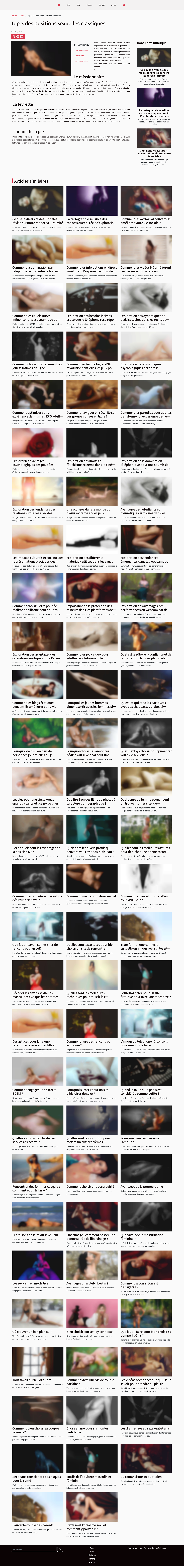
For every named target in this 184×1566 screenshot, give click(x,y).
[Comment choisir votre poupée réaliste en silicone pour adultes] (37, 587)
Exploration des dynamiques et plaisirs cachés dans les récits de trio (143, 319)
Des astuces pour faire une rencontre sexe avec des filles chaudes (33, 1045)
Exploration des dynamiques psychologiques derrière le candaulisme (141, 368)
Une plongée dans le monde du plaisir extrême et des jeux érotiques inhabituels (88, 513)
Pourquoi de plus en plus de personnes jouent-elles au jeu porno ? (33, 755)
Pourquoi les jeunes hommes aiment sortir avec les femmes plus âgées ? (91, 706)
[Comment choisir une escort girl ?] (92, 1168)
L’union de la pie (81, 60)
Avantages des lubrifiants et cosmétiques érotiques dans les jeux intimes (143, 513)
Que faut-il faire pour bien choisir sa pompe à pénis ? (146, 1333)
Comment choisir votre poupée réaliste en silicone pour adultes (35, 608)
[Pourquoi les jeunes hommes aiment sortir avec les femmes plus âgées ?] (92, 684)
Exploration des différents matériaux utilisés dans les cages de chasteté (91, 561)
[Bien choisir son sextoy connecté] (92, 1313)
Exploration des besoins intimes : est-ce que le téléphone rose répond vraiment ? (92, 319)
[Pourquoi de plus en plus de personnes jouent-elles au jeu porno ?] (37, 732)
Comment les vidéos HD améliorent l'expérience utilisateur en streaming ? (146, 271)
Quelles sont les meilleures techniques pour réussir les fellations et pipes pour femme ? (89, 997)
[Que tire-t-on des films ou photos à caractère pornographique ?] (92, 781)
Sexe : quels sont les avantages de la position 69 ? (36, 850)
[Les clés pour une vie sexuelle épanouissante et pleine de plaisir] (37, 781)
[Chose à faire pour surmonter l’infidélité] (92, 1410)
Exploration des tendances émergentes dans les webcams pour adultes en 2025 (146, 561)
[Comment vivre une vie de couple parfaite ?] (92, 1361)
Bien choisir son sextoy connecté (89, 1331)
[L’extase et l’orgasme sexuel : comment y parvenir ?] (92, 1506)
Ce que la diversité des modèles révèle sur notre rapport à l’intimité (154, 72)
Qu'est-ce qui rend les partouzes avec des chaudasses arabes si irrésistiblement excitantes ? (143, 706)
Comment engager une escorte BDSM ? (34, 1091)
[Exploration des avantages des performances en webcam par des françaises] (146, 587)
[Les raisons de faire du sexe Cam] (37, 1216)
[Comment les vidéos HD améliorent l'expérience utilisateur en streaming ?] (146, 249)
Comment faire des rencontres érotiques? (88, 1043)
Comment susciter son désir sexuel (91, 896)
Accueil (14, 15)
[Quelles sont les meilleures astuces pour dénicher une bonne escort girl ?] (146, 829)
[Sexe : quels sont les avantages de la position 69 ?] (37, 829)
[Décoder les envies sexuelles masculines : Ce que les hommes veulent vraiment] (37, 974)
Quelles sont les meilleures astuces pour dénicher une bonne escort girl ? (145, 852)
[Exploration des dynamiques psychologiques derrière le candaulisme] (146, 345)
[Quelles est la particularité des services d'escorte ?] (37, 1119)
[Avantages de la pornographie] (146, 1168)
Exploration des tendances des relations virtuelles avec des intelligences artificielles (34, 513)
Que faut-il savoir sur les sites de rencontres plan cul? (35, 946)
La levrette (79, 55)
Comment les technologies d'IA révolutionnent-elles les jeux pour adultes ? (90, 368)
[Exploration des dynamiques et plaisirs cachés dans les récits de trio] (146, 297)
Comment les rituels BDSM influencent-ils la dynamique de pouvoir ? (34, 319)
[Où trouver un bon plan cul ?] (37, 1313)
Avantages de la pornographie (142, 1186)
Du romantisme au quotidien (141, 1476)
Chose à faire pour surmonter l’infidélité (87, 1430)
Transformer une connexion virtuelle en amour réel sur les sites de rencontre (145, 948)
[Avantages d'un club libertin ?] (92, 1264)
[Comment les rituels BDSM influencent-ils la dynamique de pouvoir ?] (37, 297)
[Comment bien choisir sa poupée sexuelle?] (37, 1410)
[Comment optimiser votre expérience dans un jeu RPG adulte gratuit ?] (37, 394)
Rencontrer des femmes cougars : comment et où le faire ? (36, 1188)
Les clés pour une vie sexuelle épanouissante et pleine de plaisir (36, 801)
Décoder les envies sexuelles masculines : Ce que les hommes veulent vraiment (35, 997)
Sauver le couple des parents (32, 1525)
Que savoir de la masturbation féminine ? (142, 1237)
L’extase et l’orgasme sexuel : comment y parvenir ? (87, 1527)
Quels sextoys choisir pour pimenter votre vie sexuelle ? (146, 753)
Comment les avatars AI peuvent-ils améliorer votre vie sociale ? (154, 153)
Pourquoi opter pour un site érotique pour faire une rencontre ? (146, 995)
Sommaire (83, 45)
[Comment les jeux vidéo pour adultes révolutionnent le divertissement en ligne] (92, 636)
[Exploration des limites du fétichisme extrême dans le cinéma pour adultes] (92, 442)
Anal (68, 4)
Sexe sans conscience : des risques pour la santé (36, 1478)
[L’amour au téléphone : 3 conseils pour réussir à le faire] (146, 1023)
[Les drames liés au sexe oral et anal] (146, 1410)
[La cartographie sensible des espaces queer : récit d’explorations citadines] (154, 97)
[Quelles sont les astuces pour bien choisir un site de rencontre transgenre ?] (92, 926)
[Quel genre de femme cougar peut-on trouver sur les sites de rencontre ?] (146, 781)
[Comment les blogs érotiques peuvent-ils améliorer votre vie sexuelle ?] (37, 684)
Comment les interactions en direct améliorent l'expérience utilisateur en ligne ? (91, 271)
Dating (102, 4)
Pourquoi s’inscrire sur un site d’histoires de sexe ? (87, 1091)
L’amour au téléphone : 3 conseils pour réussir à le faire (144, 1043)
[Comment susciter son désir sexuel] (92, 878)
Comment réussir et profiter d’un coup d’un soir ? (144, 898)
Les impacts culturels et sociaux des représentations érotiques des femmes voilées (37, 561)
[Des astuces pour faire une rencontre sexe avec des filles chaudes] (37, 1023)
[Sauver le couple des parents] (37, 1506)
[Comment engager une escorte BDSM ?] (37, 1071)
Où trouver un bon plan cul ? (32, 1331)
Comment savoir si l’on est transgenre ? (139, 1285)
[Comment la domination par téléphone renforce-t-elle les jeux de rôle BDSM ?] (37, 249)
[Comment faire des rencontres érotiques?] (92, 1023)
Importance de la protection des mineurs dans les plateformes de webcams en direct (89, 610)
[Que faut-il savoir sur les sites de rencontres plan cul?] (37, 926)
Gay (78, 4)
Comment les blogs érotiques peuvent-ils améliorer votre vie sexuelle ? (34, 706)
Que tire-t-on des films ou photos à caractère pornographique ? (90, 801)
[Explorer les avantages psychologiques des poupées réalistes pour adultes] (37, 442)
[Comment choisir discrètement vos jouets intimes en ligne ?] (37, 345)
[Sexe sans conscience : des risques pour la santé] (37, 1458)
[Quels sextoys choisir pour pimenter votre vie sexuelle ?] (146, 732)
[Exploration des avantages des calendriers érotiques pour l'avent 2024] (37, 636)
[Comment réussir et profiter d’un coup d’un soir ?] (146, 878)
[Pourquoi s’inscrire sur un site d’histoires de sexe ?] (92, 1071)
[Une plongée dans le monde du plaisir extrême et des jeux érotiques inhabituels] (92, 490)
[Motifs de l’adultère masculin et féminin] (92, 1458)
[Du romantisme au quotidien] (146, 1458)
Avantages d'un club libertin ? (87, 1283)
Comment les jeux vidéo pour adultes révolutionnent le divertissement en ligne (87, 658)
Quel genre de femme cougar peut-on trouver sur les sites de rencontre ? (145, 803)
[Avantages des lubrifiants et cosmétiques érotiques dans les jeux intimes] (146, 490)
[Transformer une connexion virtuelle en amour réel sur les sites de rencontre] (146, 926)
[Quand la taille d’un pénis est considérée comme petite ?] (146, 1071)
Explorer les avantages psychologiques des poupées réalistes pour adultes (32, 465)
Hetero (89, 4)
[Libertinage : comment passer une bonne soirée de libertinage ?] (92, 1216)
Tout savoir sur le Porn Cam (31, 1380)
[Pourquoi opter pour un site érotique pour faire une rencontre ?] (146, 974)
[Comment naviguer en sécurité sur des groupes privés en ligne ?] (92, 394)
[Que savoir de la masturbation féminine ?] (146, 1216)
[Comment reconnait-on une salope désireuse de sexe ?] (37, 878)
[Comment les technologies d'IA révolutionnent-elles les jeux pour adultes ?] (92, 345)
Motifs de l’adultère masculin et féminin (88, 1478)
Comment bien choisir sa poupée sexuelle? (35, 1430)
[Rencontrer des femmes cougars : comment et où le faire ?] (37, 1168)
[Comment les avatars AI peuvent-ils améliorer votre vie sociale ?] (154, 138)
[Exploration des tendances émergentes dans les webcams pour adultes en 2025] (146, 539)
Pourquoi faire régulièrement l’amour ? (142, 1140)
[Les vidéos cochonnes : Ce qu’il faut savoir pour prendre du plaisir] (146, 1361)
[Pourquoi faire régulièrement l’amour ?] (146, 1119)
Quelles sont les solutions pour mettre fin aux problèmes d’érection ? (88, 1142)
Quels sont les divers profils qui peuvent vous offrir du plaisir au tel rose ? (91, 852)
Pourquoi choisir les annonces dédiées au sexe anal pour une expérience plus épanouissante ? (89, 755)
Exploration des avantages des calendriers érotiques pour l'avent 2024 (36, 658)
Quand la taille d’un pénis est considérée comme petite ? (141, 1091)
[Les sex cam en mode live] (37, 1264)
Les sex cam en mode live (30, 1283)
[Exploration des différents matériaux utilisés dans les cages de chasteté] (92, 539)
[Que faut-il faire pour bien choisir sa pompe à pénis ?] (146, 1313)
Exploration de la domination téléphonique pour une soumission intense (145, 465)
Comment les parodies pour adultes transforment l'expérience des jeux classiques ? (146, 416)
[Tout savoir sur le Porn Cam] (37, 1361)
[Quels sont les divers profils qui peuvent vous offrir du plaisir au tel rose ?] (92, 829)
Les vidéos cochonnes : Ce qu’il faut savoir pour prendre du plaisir (146, 1382)
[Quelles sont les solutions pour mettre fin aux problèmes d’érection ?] (92, 1119)
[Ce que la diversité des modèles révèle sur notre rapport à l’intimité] (154, 57)
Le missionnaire (81, 50)
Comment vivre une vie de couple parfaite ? (90, 1382)
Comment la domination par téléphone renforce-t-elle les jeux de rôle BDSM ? (36, 271)
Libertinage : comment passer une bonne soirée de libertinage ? (90, 1237)
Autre (113, 4)
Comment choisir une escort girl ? (90, 1186)
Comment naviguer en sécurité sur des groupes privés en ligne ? (91, 414)
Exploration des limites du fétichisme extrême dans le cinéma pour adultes (91, 465)
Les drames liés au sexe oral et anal (145, 1428)
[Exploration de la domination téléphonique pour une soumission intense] (146, 442)
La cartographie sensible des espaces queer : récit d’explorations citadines (154, 113)
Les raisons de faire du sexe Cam (35, 1235)
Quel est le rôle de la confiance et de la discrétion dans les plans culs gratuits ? (146, 658)
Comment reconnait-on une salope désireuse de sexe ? (37, 898)
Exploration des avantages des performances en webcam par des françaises (145, 610)
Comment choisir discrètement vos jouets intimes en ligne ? (37, 366)
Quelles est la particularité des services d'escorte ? (33, 1140)
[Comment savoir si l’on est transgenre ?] (146, 1264)
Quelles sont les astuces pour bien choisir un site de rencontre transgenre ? (90, 948)
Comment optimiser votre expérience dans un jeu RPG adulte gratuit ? (37, 416)
